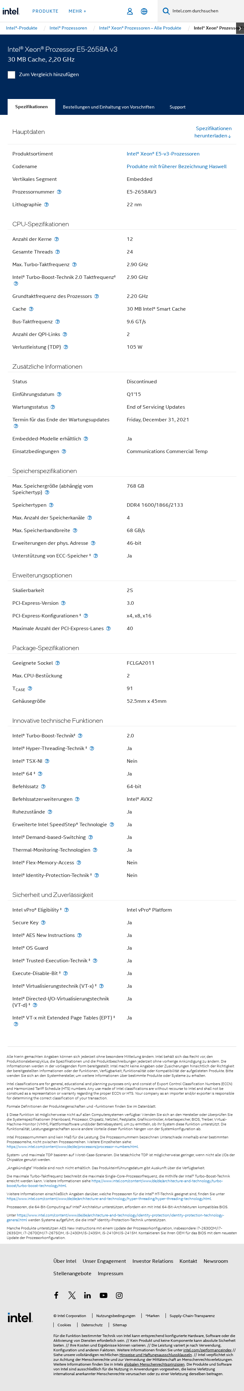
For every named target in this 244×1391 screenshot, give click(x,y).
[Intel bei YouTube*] (103, 1296)
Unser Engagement (104, 1261)
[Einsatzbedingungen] (63, 451)
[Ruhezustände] (49, 811)
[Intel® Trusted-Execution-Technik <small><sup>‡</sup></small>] (95, 960)
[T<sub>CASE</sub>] (29, 688)
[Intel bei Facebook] (56, 1296)
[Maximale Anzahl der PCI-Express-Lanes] (108, 628)
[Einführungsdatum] (59, 394)
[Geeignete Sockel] (57, 663)
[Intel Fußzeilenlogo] (20, 1317)
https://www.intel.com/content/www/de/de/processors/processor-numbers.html (72, 1146)
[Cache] (31, 309)
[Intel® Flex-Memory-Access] (78, 862)
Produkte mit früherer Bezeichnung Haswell (177, 166)
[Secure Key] (43, 922)
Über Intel (64, 1261)
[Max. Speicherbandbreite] (74, 530)
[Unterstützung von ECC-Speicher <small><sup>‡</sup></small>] (95, 555)
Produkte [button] (45, 11)
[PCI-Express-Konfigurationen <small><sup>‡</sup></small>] (85, 615)
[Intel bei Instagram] (119, 1296)
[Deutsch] (144, 11)
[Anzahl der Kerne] (56, 239)
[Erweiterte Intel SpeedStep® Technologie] (111, 824)
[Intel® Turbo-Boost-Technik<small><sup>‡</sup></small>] (80, 735)
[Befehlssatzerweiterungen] (77, 799)
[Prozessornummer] (59, 191)
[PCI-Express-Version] (63, 603)
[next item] (240, 28)
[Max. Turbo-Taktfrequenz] (74, 264)
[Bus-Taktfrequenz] (57, 321)
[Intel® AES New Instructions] (79, 935)
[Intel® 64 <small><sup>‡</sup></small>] (40, 773)
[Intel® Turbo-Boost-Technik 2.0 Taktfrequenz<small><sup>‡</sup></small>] (15, 283)
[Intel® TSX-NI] (47, 761)
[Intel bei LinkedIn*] (87, 1296)
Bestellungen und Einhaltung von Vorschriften (108, 107)
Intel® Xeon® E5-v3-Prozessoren (163, 154)
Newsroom (216, 1261)
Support (178, 107)
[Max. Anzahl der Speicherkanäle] (89, 517)
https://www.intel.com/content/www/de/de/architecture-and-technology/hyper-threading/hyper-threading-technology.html (109, 1198)
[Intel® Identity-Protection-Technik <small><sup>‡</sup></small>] (96, 875)
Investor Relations (152, 1261)
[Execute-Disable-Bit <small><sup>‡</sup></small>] (65, 973)
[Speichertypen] (51, 505)
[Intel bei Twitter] (72, 1296)
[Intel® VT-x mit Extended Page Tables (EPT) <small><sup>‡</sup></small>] (15, 1024)
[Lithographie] (46, 204)
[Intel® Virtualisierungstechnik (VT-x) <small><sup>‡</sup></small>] (101, 986)
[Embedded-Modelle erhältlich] (85, 438)
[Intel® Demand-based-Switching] (90, 837)
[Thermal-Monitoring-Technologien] (95, 850)
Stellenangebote (72, 1273)
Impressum (110, 1273)
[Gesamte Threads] (57, 251)
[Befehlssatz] (43, 786)
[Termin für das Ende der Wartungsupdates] (15, 426)
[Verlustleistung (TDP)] (65, 347)
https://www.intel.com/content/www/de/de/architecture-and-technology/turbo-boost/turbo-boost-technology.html (115, 1183)
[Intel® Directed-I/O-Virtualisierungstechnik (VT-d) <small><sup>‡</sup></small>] (34, 1005)
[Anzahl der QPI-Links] (64, 334)
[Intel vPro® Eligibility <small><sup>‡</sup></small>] (66, 910)
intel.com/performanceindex (207, 1350)
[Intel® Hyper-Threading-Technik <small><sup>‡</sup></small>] (91, 748)
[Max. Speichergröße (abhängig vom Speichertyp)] (47, 492)
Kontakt (188, 1261)
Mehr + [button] (77, 11)
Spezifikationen (31, 107)
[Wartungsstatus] (52, 407)
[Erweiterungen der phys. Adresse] (93, 543)
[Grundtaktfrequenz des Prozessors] (96, 296)
